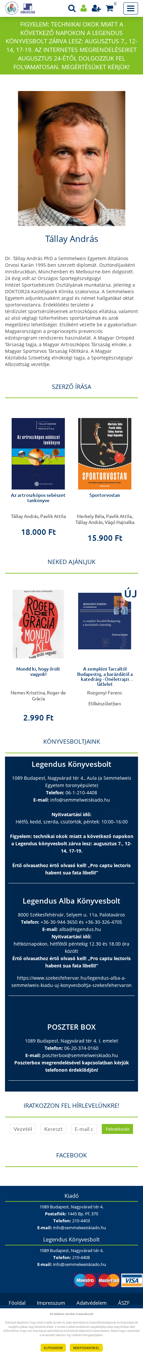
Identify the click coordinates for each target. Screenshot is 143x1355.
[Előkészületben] (90, 621)
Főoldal (17, 1302)
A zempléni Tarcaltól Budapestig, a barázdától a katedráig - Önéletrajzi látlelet (90, 676)
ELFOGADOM (53, 1348)
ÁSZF (124, 1302)
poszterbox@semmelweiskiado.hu (80, 1055)
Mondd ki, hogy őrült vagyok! (24, 671)
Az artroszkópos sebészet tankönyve (38, 497)
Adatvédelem (91, 1302)
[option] (38, 471)
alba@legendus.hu (80, 929)
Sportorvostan (104, 495)
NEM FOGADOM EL (86, 1348)
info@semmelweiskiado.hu (80, 800)
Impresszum (51, 1302)
